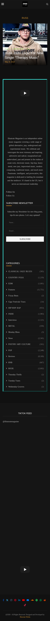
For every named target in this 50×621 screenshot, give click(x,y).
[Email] (28, 600)
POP (26, 350)
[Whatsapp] (41, 600)
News (26, 338)
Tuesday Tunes (26, 381)
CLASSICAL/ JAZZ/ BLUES (26, 271)
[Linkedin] (19, 600)
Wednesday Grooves (26, 387)
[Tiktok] (25, 605)
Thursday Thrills (26, 375)
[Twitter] (7, 600)
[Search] (47, 4)
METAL (26, 326)
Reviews (26, 356)
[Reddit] (45, 600)
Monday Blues (26, 332)
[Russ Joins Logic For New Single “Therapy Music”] (25, 44)
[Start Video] (25, 93)
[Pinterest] (15, 600)
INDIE (26, 314)
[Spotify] (37, 600)
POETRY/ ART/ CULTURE (26, 344)
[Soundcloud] (32, 600)
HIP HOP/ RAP (26, 308)
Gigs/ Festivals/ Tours (26, 302)
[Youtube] (23, 600)
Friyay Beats (26, 296)
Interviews (26, 320)
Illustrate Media (25, 617)
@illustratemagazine (11, 421)
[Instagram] (11, 600)
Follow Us (10, 196)
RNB (26, 362)
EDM (26, 284)
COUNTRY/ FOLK (26, 278)
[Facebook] (3, 600)
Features (26, 290)
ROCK (26, 368)
